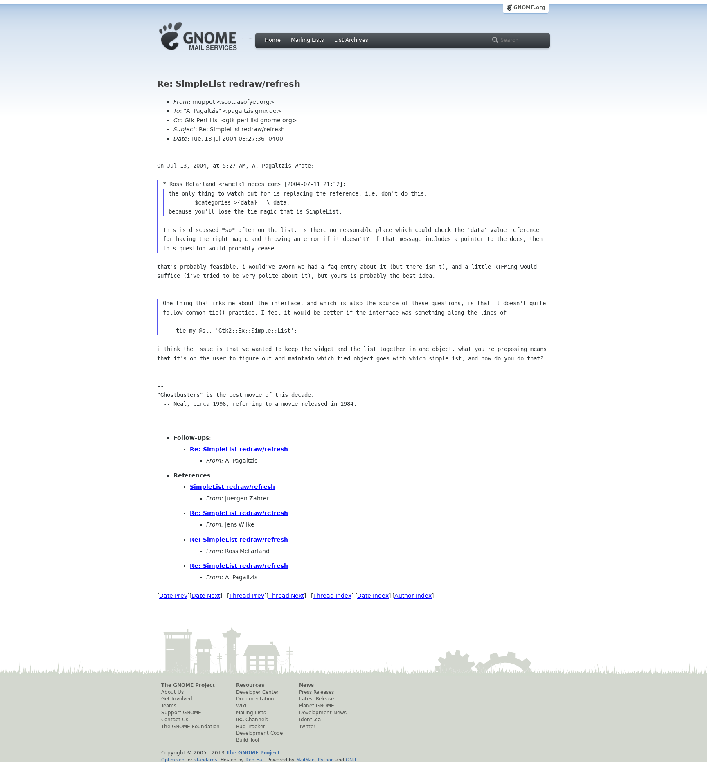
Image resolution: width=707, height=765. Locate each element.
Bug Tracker (250, 726)
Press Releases (316, 692)
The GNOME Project (188, 685)
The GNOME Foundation (190, 726)
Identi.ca (310, 719)
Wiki (241, 706)
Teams (168, 706)
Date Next (205, 595)
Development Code (259, 733)
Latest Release (316, 699)
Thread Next (286, 595)
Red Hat (254, 759)
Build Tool (247, 740)
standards (205, 759)
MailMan (305, 759)
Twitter (307, 726)
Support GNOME (181, 713)
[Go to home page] (210, 52)
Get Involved (176, 699)
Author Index (413, 595)
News (306, 685)
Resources (250, 685)
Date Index (373, 595)
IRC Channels (252, 719)
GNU (351, 759)
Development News (323, 713)
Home (273, 40)
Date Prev (173, 595)
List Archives (351, 40)
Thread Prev (246, 595)
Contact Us (174, 719)
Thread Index (332, 595)
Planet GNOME (316, 706)
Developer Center (257, 692)
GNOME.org (529, 7)
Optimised (173, 759)
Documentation (255, 699)
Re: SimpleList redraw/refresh (239, 449)
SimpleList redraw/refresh (232, 487)
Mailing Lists (307, 40)
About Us (172, 692)
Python (326, 759)
